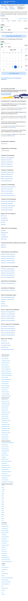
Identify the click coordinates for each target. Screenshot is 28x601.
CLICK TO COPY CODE (6, 94)
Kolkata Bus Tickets (5, 418)
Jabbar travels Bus (5, 459)
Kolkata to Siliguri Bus (5, 385)
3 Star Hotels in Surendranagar (7, 299)
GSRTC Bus (3, 245)
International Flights (5, 530)
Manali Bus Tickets (5, 416)
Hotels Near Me (4, 553)
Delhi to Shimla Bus (5, 383)
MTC (2, 520)
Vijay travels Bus (4, 477)
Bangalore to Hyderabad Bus (7, 375)
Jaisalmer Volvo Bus (5, 343)
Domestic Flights (4, 528)
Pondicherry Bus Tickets (6, 420)
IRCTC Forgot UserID (5, 557)
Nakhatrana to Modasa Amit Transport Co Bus (10, 260)
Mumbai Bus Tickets (5, 414)
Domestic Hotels (4, 524)
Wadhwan (3, 301)
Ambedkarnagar (4, 305)
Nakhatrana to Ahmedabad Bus (7, 157)
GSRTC (8, 135)
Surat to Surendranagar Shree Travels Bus (10, 275)
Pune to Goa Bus (5, 389)
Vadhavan (3, 303)
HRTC (3, 495)
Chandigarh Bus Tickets (6, 432)
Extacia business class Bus (6, 471)
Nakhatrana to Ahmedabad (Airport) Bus (9, 283)
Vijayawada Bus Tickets (6, 424)
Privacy (3, 571)
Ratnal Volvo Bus (4, 347)
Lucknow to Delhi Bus (5, 393)
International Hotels (5, 526)
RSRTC (3, 504)
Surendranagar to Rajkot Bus (7, 203)
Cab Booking (4, 534)
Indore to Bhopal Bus (5, 381)
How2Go (3, 594)
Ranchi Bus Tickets (5, 438)
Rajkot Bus (3, 230)
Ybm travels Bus (4, 473)
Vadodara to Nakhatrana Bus (7, 174)
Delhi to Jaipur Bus (5, 377)
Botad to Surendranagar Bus (7, 188)
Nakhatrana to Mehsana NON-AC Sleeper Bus (10, 320)
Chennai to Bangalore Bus (6, 379)
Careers (3, 575)
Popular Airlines (4, 555)
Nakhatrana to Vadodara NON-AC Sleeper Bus (10, 316)
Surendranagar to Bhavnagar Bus (8, 205)
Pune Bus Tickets (5, 422)
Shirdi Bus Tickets (5, 409)
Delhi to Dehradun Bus (6, 366)
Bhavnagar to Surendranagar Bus (8, 195)
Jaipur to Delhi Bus (5, 358)
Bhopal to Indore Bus (5, 387)
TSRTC (3, 491)
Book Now (20, 109)
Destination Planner (5, 540)
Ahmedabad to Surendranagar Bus (8, 186)
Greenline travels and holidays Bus (8, 442)
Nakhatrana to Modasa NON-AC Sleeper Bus (10, 318)
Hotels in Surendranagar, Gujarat (8, 297)
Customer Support (5, 573)
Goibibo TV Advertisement (6, 581)
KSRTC (3, 506)
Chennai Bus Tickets (5, 405)
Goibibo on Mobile (5, 579)
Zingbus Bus (4, 457)
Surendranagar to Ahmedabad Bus (8, 201)
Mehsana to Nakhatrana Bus (7, 178)
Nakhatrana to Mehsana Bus (7, 166)
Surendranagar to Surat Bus (7, 207)
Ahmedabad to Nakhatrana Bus (7, 172)
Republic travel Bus (5, 455)
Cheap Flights (4, 543)
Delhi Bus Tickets (5, 407)
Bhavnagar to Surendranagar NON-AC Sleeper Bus (11, 335)
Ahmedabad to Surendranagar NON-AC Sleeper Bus (12, 326)
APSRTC (3, 485)
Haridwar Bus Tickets (5, 430)
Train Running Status (5, 545)
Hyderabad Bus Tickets (6, 403)
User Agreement (4, 569)
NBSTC (3, 518)
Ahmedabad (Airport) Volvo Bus (7, 349)
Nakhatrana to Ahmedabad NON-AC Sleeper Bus (11, 311)
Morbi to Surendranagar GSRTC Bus (8, 277)
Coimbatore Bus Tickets (6, 412)
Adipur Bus (3, 224)
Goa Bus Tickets (4, 399)
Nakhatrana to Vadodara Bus (7, 162)
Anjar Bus (3, 222)
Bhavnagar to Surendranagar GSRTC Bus (9, 273)
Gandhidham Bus (4, 220)
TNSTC (3, 487)
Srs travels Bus (4, 463)
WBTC (3, 508)
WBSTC (3, 514)
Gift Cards (3, 590)
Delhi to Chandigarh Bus (6, 368)
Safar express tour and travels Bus (8, 481)
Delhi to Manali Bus (5, 356)
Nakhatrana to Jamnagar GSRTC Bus (9, 262)
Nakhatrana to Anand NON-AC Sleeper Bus (10, 314)
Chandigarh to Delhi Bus (6, 360)
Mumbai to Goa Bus (5, 364)
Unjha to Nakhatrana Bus (6, 180)
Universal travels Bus (5, 450)
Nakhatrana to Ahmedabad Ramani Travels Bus (11, 254)
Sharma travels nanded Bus (6, 461)
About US (3, 565)
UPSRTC (3, 489)
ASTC (3, 500)
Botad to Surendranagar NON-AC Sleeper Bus (10, 328)
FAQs (2, 586)
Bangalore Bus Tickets (6, 401)
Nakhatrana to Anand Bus (6, 159)
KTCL (3, 516)
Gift (2, 592)
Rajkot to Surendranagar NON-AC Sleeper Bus (10, 330)
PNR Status (4, 547)
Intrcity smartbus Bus (5, 469)
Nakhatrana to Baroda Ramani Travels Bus (10, 258)
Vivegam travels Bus (5, 448)
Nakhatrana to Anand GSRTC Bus (8, 256)
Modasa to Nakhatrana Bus (6, 176)
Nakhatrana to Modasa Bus (6, 164)
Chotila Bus (3, 234)
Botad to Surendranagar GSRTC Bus (8, 270)
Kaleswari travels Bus (5, 465)
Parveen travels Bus (5, 446)
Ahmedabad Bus (4, 232)
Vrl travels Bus (4, 452)
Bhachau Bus (4, 215)
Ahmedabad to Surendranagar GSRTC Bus (10, 268)
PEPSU (3, 512)
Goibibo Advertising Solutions (7, 561)
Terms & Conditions (5, 567)
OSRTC (3, 493)
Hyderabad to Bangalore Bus (7, 373)
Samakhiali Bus (4, 218)
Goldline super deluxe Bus (6, 475)
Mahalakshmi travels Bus (6, 467)
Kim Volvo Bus (4, 341)
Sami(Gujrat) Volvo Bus (6, 345)
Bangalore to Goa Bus (5, 362)
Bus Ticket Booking (5, 532)
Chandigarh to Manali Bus (6, 395)
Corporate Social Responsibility (7, 577)
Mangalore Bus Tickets (6, 426)
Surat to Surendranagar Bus (7, 193)
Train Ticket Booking (5, 536)
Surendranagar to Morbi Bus (7, 210)
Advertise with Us (5, 588)
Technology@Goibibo (5, 583)
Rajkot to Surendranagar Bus (7, 191)
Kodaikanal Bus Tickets (6, 428)
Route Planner (4, 538)
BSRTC (3, 510)
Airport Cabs (4, 549)
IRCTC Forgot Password (6, 559)
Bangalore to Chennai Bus (6, 371)
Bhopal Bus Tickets (5, 436)
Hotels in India (4, 551)
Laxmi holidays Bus (5, 479)
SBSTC (3, 497)
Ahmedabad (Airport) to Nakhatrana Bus (9, 290)
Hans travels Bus (5, 444)
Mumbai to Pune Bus (5, 391)
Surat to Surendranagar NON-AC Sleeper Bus (10, 332)
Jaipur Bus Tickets (5, 434)
